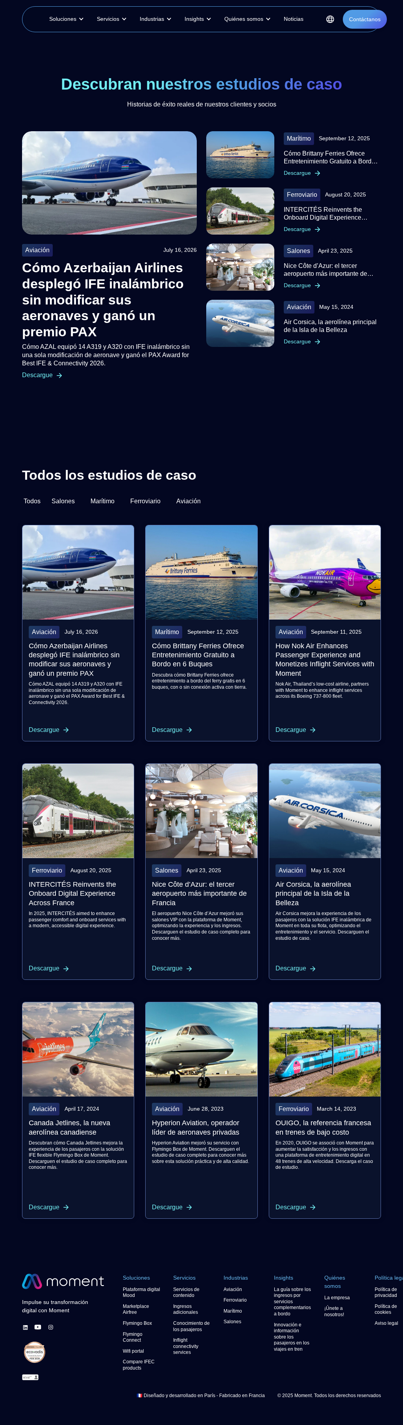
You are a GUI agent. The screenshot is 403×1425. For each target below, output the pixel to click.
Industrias (238, 1278)
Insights (285, 1278)
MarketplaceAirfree (137, 1310)
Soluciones (138, 1278)
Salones (233, 1322)
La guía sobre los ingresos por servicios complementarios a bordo (293, 1302)
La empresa (338, 1298)
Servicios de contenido (187, 1293)
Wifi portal (134, 1351)
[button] (68, 19)
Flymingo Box (139, 1323)
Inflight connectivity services (187, 1353)
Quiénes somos (336, 1282)
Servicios (185, 1278)
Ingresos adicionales (187, 1310)
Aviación (234, 1290)
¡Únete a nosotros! (335, 1312)
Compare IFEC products (139, 1365)
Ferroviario (236, 1300)
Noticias (306, 19)
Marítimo (234, 1311)
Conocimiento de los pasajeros (190, 1329)
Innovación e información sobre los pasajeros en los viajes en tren (289, 1340)
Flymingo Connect (134, 1337)
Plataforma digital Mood (137, 1293)
